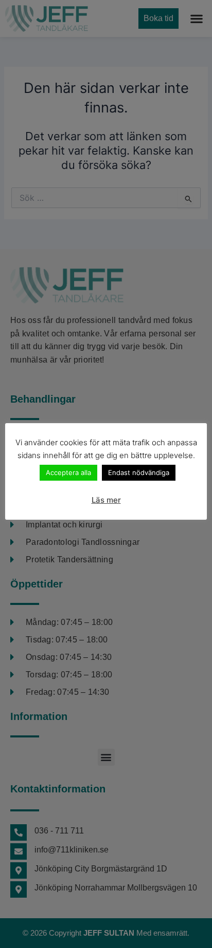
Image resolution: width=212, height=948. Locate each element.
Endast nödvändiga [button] (138, 472)
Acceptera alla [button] (68, 472)
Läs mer (106, 500)
